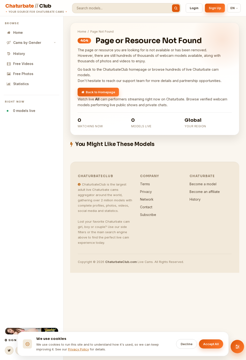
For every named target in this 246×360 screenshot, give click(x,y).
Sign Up (215, 8)
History (19, 54)
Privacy (146, 192)
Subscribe (148, 215)
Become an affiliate (205, 192)
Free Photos (23, 74)
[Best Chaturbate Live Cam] (31, 331)
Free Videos (23, 64)
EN (232, 8)
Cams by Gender (27, 43)
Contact (146, 207)
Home (18, 32)
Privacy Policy (78, 349)
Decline (186, 344)
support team (134, 81)
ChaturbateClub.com (121, 262)
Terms (145, 184)
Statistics (21, 84)
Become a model (203, 184)
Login (194, 8)
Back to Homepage (100, 92)
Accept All (211, 344)
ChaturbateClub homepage (125, 69)
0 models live (23, 111)
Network (147, 199)
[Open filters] (237, 346)
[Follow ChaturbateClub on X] (9, 350)
